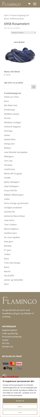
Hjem (6, 15)
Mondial (7, 246)
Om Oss (5, 343)
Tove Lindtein (10, 224)
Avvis (20, 412)
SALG (6, 284)
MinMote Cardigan (12, 122)
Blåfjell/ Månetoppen (13, 194)
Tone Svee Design (12, 262)
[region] (20, 397)
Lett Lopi (8, 160)
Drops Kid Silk (10, 190)
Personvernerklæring (11, 336)
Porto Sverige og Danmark (16, 203)
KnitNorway (9, 109)
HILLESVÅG (9, 275)
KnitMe (7, 177)
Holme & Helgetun (12, 126)
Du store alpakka (12, 237)
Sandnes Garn (10, 233)
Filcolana (8, 165)
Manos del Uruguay (13, 173)
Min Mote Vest (10, 105)
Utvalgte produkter (13, 207)
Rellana (7, 148)
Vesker (7, 135)
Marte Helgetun (11, 229)
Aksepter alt (20, 401)
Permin (7, 118)
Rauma (7, 271)
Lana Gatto (9, 220)
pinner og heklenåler (13, 280)
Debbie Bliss (9, 139)
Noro (6, 101)
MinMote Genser (11, 114)
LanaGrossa (9, 169)
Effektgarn (9, 156)
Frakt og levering (10, 333)
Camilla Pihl (9, 211)
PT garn (7, 250)
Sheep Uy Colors (11, 97)
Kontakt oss (7, 346)
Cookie (5, 340)
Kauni (6, 267)
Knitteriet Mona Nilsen (14, 216)
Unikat (7, 254)
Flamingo (8, 131)
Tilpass (20, 407)
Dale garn (8, 241)
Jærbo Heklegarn (11, 182)
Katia (6, 258)
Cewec (7, 199)
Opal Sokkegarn (11, 186)
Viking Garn (9, 143)
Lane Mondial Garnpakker (16, 152)
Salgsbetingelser (9, 330)
